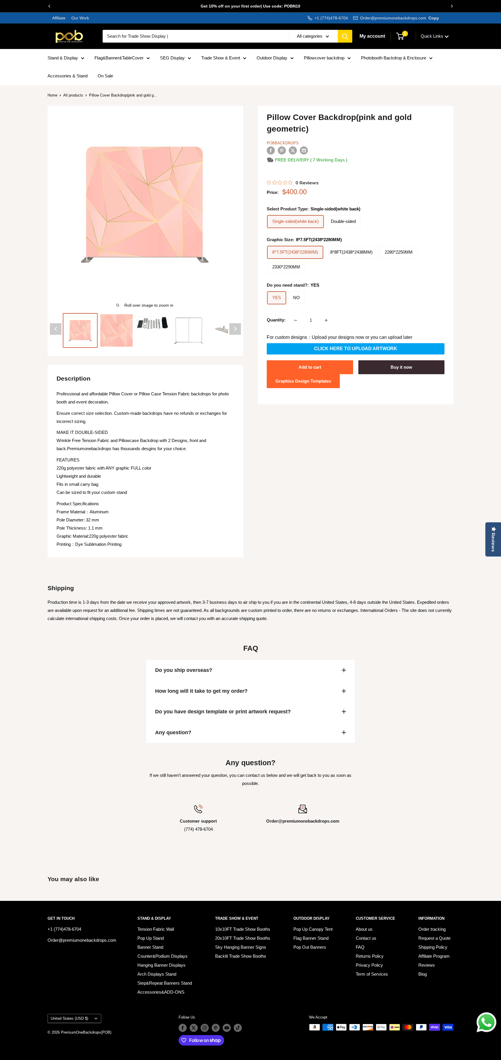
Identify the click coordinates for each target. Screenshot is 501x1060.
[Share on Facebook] (271, 150)
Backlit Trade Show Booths (240, 956)
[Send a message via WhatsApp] (486, 1022)
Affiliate (59, 18)
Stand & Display (63, 57)
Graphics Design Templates (303, 381)
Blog (422, 974)
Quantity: (276, 320)
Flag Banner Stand (310, 938)
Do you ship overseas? (183, 670)
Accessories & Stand (68, 75)
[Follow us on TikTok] (238, 1028)
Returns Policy (370, 956)
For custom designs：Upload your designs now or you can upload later (339, 337)
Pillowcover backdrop (324, 57)
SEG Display (172, 57)
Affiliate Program (434, 956)
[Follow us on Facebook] (183, 1028)
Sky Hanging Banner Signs (240, 947)
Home (52, 95)
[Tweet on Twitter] (293, 150)
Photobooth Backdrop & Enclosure (393, 57)
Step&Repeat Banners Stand (164, 983)
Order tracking (432, 929)
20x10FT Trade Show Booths (242, 938)
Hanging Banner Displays (161, 965)
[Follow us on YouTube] (227, 1028)
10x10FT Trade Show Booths (242, 929)
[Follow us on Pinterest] (216, 1028)
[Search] (345, 36)
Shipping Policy (432, 947)
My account (372, 36)
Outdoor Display (272, 57)
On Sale (105, 75)
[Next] (452, 6)
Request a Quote (434, 938)
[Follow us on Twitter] (194, 1028)
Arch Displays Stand (156, 974)
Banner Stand (150, 947)
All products (73, 95)
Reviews (426, 965)
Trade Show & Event (220, 57)
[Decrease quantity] (295, 320)
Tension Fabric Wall (155, 929)
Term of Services (372, 974)
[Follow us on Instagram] (205, 1028)
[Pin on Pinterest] (282, 150)
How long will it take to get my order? (201, 691)
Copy (434, 18)
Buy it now (401, 367)
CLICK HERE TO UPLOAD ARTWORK (355, 348)
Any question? (173, 732)
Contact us (366, 938)
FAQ (360, 947)
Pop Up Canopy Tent (313, 929)
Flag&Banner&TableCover (119, 57)
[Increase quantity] (326, 320)
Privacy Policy (369, 965)
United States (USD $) (69, 1018)
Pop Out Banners (309, 947)
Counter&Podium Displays (162, 956)
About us (364, 929)
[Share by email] (304, 150)
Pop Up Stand (150, 938)
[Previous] (49, 6)
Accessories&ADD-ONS (160, 992)
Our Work (79, 18)
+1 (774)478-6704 (331, 18)
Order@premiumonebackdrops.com (393, 18)
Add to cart (310, 367)
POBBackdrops (283, 143)
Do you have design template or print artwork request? (223, 711)
